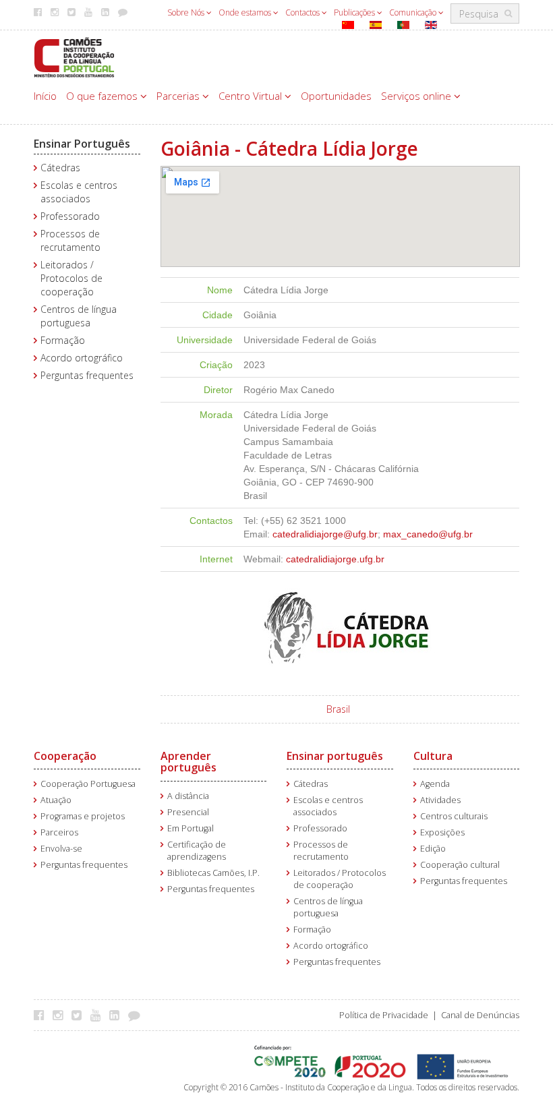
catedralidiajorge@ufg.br (325, 534)
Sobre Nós (186, 12)
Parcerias (179, 95)
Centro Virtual (252, 95)
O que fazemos (103, 95)
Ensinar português (335, 755)
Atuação (55, 800)
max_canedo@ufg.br (428, 534)
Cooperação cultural (460, 865)
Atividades (440, 800)
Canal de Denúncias (480, 1015)
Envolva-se (61, 848)
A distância (188, 796)
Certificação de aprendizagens (196, 850)
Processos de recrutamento (70, 240)
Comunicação (413, 12)
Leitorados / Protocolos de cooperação (71, 278)
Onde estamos (246, 12)
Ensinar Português (82, 143)
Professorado (70, 216)
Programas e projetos (82, 816)
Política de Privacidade (383, 1015)
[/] (74, 56)
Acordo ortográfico (81, 357)
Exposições (442, 832)
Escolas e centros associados (78, 192)
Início (45, 95)
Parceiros (59, 832)
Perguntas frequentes (87, 375)
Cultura (433, 755)
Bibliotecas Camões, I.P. (213, 873)
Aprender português (188, 761)
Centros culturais (454, 816)
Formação (62, 340)
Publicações (355, 12)
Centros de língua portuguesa (78, 316)
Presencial (188, 812)
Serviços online (417, 95)
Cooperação (65, 755)
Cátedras (60, 167)
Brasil (338, 709)
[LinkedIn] (117, 1015)
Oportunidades (336, 95)
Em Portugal (190, 828)
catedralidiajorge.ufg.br (335, 559)
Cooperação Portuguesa (88, 784)
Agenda (435, 784)
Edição (433, 848)
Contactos (303, 12)
